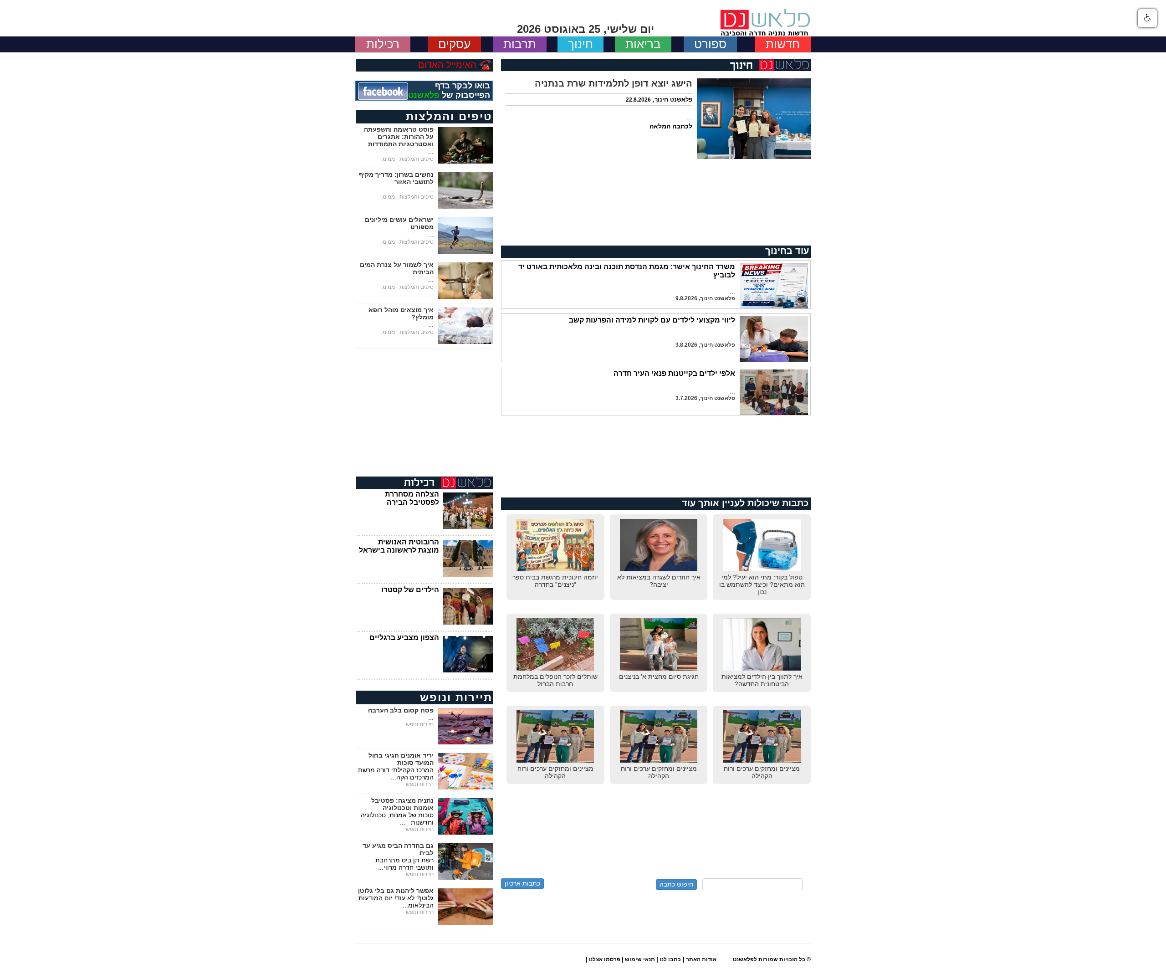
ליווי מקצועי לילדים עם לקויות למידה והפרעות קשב (652, 320)
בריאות (643, 44)
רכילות (382, 44)
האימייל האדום (447, 65)
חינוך (580, 44)
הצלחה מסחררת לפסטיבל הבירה (412, 498)
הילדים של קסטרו (410, 590)
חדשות (783, 44)
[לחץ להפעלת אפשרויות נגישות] (1147, 18)
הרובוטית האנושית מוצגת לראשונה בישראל (399, 546)
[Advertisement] (656, 202)
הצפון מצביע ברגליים (404, 637)
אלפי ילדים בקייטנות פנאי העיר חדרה (674, 373)
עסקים (454, 44)
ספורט (710, 44)
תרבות (519, 44)
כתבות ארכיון (522, 883)
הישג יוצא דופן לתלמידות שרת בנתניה (613, 83)
